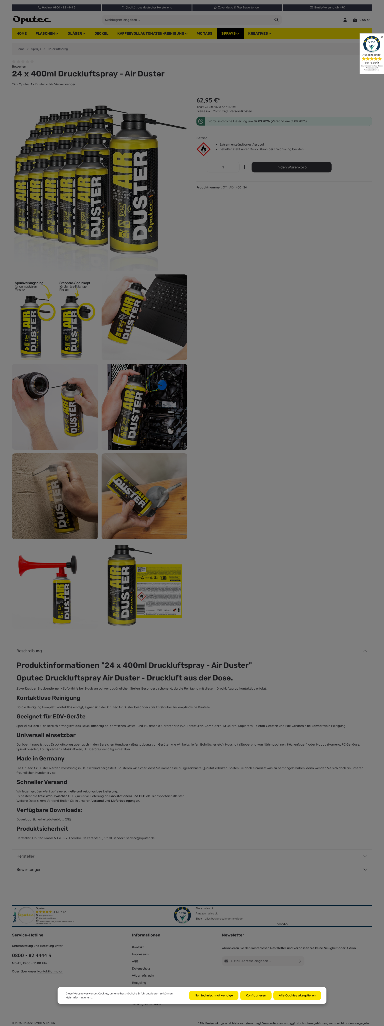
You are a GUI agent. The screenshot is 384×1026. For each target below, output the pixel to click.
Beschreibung (29, 650)
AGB (135, 961)
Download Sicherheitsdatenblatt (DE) (43, 819)
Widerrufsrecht (143, 976)
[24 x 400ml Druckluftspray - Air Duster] (99, 183)
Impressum (140, 954)
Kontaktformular (50, 971)
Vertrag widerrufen (146, 1004)
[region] (100, 362)
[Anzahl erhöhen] (244, 167)
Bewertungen (29, 869)
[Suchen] (276, 20)
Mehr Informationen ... (79, 997)
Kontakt (138, 947)
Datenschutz (141, 968)
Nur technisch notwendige (214, 995)
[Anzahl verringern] (201, 167)
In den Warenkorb (292, 167)
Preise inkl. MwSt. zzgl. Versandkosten (224, 111)
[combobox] (187, 20)
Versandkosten (272, 1023)
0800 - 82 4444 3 (31, 955)
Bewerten (19, 66)
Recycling (139, 983)
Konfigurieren (256, 995)
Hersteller (25, 856)
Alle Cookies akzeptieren (297, 995)
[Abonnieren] (300, 961)
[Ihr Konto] (345, 20)
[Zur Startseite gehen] (32, 20)
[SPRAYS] (230, 33)
